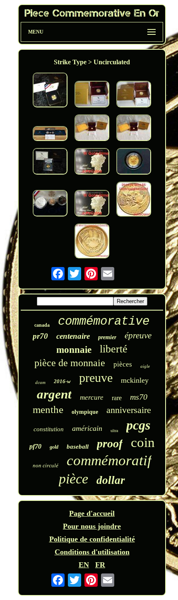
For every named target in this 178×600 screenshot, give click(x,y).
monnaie (73, 350)
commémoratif (109, 460)
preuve (96, 377)
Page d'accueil (92, 513)
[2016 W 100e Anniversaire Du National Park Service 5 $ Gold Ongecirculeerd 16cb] (134, 200)
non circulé (45, 465)
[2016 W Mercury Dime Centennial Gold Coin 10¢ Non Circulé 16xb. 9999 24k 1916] (92, 162)
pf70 (35, 446)
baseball (78, 446)
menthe (48, 409)
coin (143, 442)
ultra (114, 430)
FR (100, 565)
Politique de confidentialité (92, 539)
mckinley (135, 380)
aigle (145, 366)
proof (110, 443)
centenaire (73, 336)
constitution (49, 429)
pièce (73, 478)
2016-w (62, 381)
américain (87, 428)
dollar (110, 480)
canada (42, 325)
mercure (91, 397)
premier (107, 337)
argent (54, 394)
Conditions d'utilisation (92, 552)
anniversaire (128, 410)
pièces (122, 364)
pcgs (138, 425)
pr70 (40, 336)
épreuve (138, 335)
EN (84, 565)
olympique (85, 412)
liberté (113, 349)
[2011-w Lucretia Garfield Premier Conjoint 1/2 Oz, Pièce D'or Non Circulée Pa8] (92, 95)
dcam (40, 382)
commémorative (103, 321)
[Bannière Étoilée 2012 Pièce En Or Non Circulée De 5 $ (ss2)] (50, 91)
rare (117, 397)
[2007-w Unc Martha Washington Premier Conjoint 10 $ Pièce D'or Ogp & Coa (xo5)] (92, 129)
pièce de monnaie (69, 362)
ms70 (138, 396)
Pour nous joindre (92, 526)
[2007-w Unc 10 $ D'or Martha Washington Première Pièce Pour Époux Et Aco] (134, 129)
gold (54, 447)
